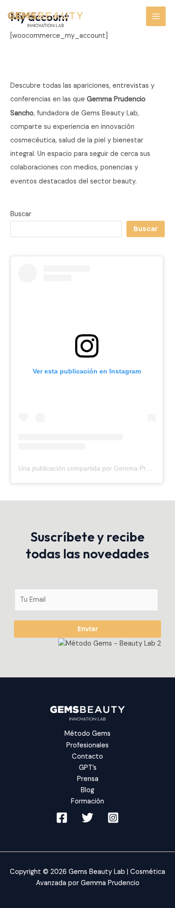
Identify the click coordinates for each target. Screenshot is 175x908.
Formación (87, 801)
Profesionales (87, 745)
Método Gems (87, 733)
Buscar (20, 214)
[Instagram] (113, 818)
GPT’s (88, 767)
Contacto (87, 756)
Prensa (87, 778)
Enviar (87, 629)
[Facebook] (62, 818)
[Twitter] (87, 818)
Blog (87, 790)
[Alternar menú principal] (156, 16)
